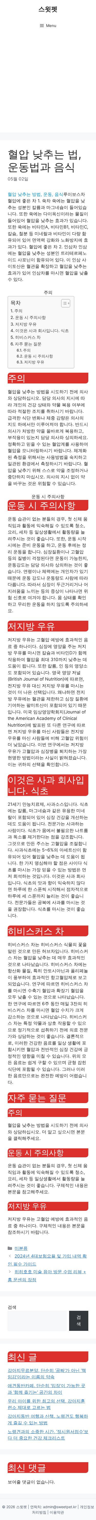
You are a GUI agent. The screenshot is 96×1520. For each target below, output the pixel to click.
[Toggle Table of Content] (63, 303)
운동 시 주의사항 (30, 317)
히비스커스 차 (28, 337)
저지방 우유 (26, 324)
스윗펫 (48, 9)
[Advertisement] (48, 84)
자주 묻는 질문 (28, 343)
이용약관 (57, 1512)
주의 (18, 310)
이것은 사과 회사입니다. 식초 (42, 330)
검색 (12, 1307)
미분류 (21, 1248)
